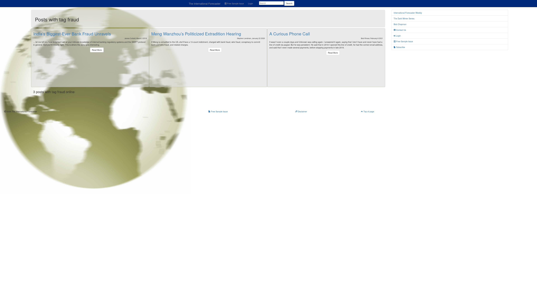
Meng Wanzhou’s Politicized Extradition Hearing (196, 34)
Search (289, 3)
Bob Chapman (400, 24)
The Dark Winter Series (404, 18)
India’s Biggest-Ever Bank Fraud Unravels (72, 34)
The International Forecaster (204, 3)
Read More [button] (97, 50)
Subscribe (400, 47)
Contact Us (401, 30)
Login (250, 3)
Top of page (368, 111)
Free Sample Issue (235, 3)
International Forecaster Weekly (408, 12)
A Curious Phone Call (289, 34)
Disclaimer (302, 111)
